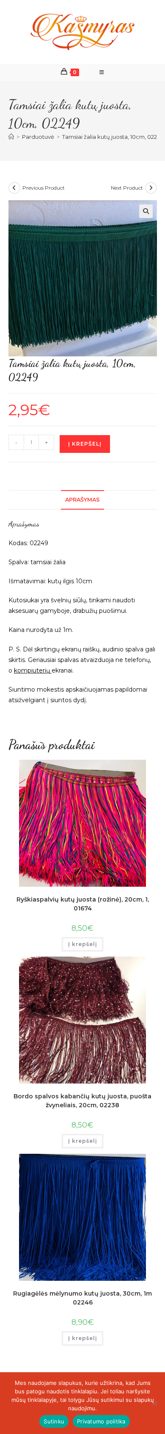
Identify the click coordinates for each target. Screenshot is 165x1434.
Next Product (127, 188)
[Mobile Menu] (102, 72)
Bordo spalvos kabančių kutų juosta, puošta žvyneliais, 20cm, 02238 (82, 1100)
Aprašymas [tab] (82, 499)
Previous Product (43, 188)
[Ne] (154, 1403)
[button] (146, 211)
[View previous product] (14, 188)
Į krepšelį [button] (82, 944)
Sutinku (54, 1421)
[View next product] (151, 188)
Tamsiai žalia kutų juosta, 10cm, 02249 (113, 136)
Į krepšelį (85, 444)
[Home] (11, 136)
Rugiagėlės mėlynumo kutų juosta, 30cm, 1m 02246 (82, 1298)
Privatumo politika (101, 1421)
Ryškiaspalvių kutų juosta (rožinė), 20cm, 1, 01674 (82, 904)
